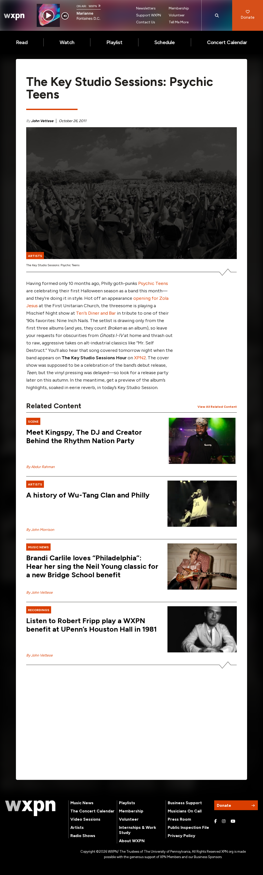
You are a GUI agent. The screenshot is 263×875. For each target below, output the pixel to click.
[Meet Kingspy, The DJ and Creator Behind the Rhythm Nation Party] (202, 441)
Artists (77, 827)
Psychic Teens (153, 283)
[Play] (48, 15)
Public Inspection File (188, 827)
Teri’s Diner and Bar (96, 313)
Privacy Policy (181, 835)
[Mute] (65, 15)
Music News (81, 802)
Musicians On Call (185, 811)
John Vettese (42, 121)
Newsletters (146, 8)
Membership (179, 8)
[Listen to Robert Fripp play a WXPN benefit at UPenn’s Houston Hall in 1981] (202, 629)
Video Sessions (85, 819)
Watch (67, 42)
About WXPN (132, 840)
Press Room (179, 819)
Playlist (114, 42)
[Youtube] (233, 821)
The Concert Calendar (92, 811)
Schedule (164, 42)
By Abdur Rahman (40, 467)
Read (21, 42)
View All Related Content (217, 407)
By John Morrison (40, 530)
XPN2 (140, 358)
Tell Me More (179, 22)
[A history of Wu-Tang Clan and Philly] (202, 504)
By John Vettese (39, 592)
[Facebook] (215, 821)
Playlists (127, 802)
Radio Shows (82, 835)
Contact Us (145, 22)
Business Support (185, 802)
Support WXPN (148, 15)
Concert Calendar (227, 42)
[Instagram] (224, 821)
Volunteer (177, 15)
